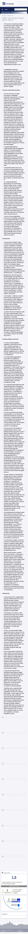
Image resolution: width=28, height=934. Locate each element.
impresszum (20, 930)
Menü (6, 9)
